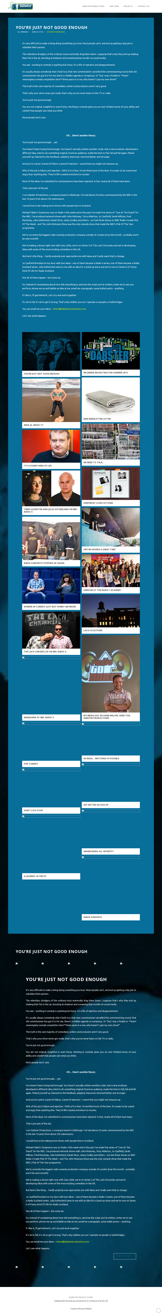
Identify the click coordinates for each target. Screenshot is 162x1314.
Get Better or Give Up (96, 804)
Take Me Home (123, 1256)
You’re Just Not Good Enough (41, 373)
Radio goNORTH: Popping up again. (44, 563)
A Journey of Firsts (35, 876)
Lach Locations (93, 630)
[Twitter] (78, 1290)
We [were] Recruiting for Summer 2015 (106, 372)
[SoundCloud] (89, 1290)
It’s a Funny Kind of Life (38, 465)
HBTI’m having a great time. (100, 549)
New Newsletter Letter (97, 418)
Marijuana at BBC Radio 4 (39, 717)
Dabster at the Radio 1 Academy (102, 590)
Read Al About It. (34, 425)
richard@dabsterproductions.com (69, 309)
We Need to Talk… (94, 462)
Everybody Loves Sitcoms (98, 503)
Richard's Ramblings (56, 32)
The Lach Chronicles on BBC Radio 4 (45, 651)
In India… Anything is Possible (101, 758)
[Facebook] (73, 1290)
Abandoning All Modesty (99, 851)
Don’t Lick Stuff (33, 810)
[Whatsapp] (84, 1290)
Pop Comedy (31, 763)
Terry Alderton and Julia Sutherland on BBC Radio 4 (50, 510)
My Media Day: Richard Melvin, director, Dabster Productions (107, 716)
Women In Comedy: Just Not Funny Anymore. (50, 606)
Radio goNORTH (93, 917)
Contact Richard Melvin (81, 1309)
